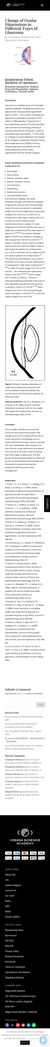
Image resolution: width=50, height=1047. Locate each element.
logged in (21, 693)
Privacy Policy (12, 951)
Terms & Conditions (15, 966)
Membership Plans (14, 930)
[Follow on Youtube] (23, 1025)
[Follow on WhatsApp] (34, 1025)
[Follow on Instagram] (18, 1025)
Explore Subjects (13, 885)
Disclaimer (10, 961)
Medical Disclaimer (14, 956)
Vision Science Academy (18, 37)
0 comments (22, 40)
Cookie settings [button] (36, 1038)
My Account (11, 935)
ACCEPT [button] (25, 1043)
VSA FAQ (9, 940)
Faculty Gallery (12, 916)
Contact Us (10, 890)
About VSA (10, 874)
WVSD (8, 911)
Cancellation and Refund (17, 972)
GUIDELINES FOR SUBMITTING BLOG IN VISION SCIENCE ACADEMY (22, 784)
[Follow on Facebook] (7, 1025)
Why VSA (9, 945)
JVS (7, 879)
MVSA (8, 900)
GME (7, 906)
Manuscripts (10, 40)
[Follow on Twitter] (12, 1025)
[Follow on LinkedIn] (28, 1025)
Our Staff (9, 895)
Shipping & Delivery (14, 977)
